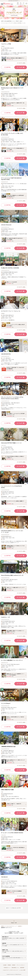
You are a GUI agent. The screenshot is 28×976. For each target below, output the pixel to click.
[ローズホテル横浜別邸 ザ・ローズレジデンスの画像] (14, 651)
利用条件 (13, 965)
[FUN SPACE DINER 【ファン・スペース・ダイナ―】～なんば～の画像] (14, 522)
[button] (14, 938)
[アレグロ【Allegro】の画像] (14, 695)
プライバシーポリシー (21, 965)
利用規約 (9, 965)
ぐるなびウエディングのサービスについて (10, 970)
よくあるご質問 (22, 970)
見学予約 (8, 67)
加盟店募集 (22, 967)
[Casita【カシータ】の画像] (14, 608)
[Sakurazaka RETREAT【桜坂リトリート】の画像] (14, 434)
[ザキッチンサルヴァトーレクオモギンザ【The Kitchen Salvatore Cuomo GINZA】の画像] (14, 388)
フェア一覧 (21, 67)
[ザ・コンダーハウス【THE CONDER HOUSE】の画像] (14, 824)
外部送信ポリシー (7, 967)
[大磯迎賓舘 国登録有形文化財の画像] (14, 738)
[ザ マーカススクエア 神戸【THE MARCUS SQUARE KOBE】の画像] (14, 169)
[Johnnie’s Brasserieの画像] (14, 216)
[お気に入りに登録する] (25, 41)
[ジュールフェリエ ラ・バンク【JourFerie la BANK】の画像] (14, 477)
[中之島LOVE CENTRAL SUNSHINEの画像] (14, 259)
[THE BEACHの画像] (14, 868)
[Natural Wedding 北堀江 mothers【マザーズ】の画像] (14, 567)
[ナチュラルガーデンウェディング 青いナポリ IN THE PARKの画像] (14, 124)
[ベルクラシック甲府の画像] (14, 35)
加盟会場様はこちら (15, 967)
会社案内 (5, 965)
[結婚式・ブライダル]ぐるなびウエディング (9, 926)
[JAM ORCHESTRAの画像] (14, 345)
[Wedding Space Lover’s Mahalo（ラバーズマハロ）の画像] (14, 79)
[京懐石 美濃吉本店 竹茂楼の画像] (14, 781)
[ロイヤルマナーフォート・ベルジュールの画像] (14, 302)
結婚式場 (19, 926)
